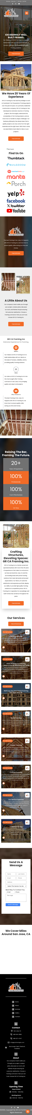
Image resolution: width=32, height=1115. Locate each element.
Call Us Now (8, 632)
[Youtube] (18, 1107)
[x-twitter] (14, 1107)
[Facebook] (11, 1107)
